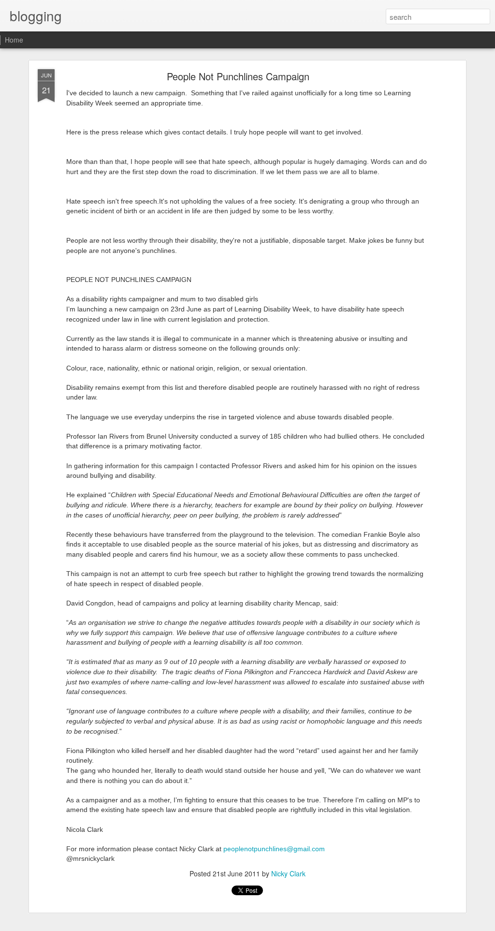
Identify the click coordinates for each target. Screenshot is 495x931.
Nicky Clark (288, 873)
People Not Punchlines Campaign (238, 76)
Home (14, 39)
